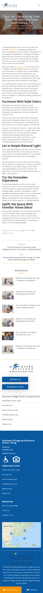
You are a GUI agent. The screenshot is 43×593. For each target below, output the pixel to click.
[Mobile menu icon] (39, 5)
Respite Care (6, 424)
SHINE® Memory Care (10, 415)
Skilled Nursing (7, 419)
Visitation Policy (28, 572)
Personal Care (7, 405)
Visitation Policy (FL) (9, 453)
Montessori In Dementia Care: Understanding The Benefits (26, 293)
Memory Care (7, 233)
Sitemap (36, 575)
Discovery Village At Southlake (23, 230)
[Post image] (9, 282)
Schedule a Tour (7, 449)
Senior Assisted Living (10, 410)
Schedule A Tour (7, 515)
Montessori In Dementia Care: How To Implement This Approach (28, 279)
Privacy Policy (17, 572)
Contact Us (6, 447)
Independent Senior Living (11, 401)
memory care (20, 67)
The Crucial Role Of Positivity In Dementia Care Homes (26, 333)
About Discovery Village (10, 506)
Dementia (12, 50)
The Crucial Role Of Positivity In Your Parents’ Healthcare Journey (28, 306)
